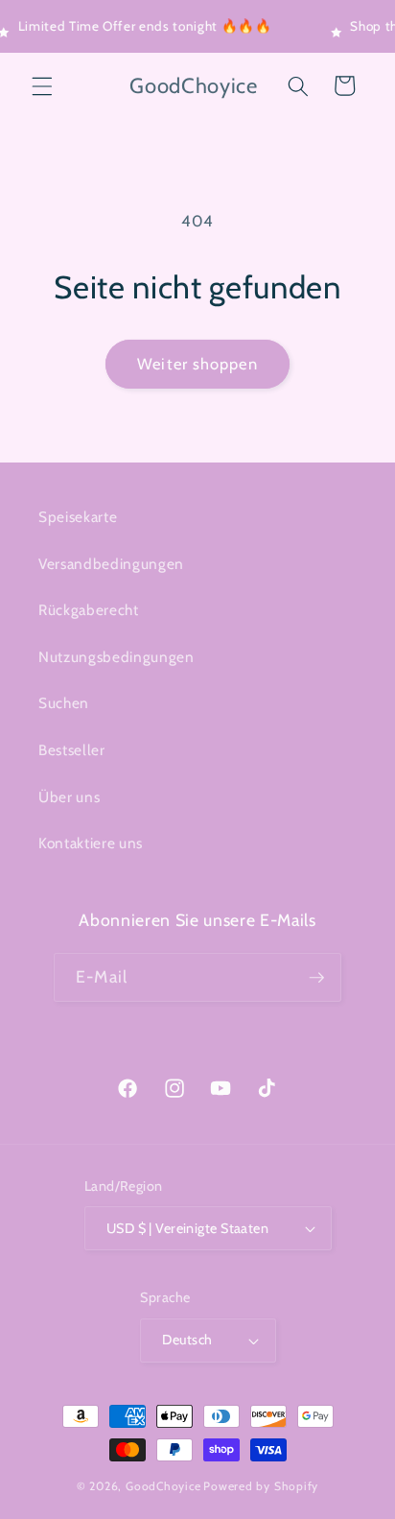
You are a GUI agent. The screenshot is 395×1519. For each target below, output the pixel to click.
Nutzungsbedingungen (116, 657)
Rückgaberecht (88, 610)
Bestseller (71, 750)
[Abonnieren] (316, 978)
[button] (42, 85)
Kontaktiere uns (90, 843)
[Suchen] (298, 85)
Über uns (69, 797)
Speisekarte (77, 517)
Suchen (63, 703)
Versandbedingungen (111, 564)
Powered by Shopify (260, 1486)
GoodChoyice (163, 1486)
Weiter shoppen (197, 363)
